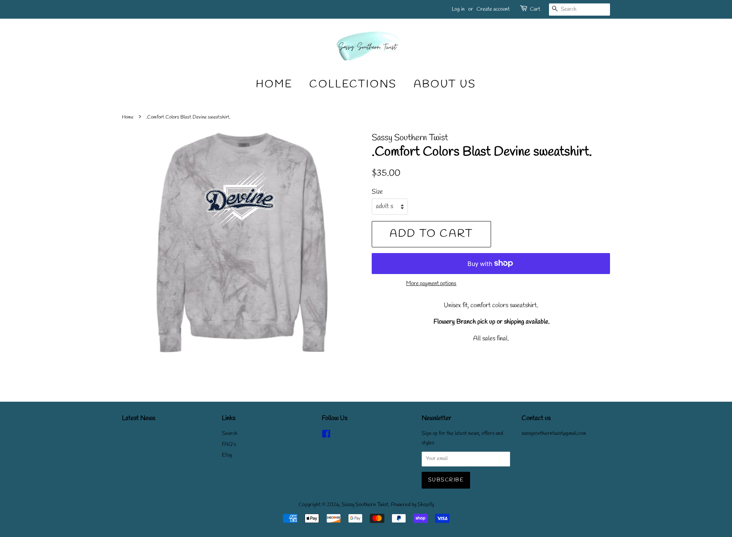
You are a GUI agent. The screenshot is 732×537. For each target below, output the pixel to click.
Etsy (227, 455)
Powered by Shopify (412, 504)
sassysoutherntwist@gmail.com (554, 433)
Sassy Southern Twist (365, 504)
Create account (493, 9)
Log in (458, 9)
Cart (535, 9)
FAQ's (229, 444)
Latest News (138, 418)
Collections (353, 84)
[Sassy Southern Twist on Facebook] (326, 435)
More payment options (431, 283)
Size (377, 192)
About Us (445, 84)
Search (230, 433)
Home (274, 84)
